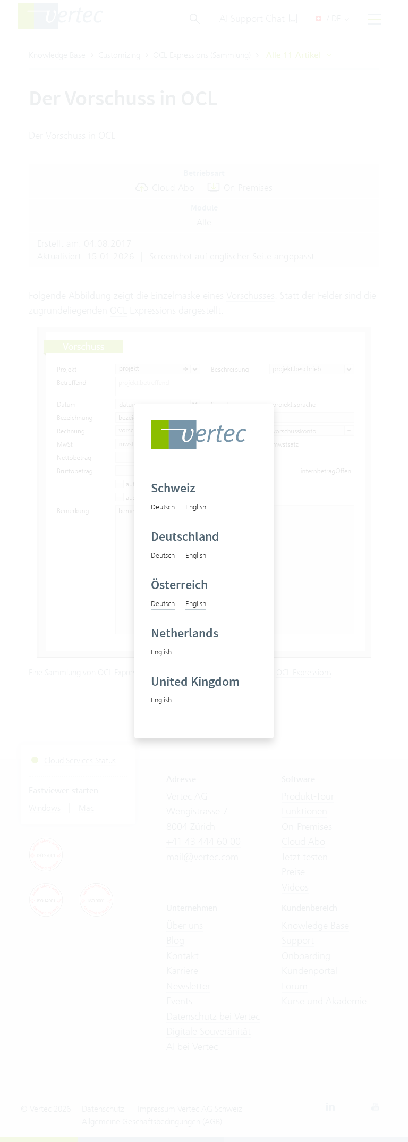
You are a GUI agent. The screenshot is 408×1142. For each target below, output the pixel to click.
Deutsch (163, 506)
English (195, 506)
